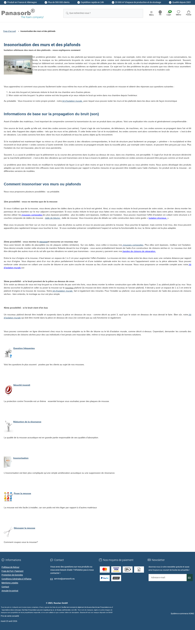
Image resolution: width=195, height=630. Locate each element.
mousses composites (133, 245)
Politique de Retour (10, 567)
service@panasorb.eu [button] (64, 578)
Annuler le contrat (10, 590)
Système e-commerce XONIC (182, 614)
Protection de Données (12, 575)
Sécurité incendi (21, 385)
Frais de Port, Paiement (12, 571)
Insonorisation (20, 458)
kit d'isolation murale (72, 101)
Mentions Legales (10, 583)
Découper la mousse (24, 528)
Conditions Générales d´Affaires (16, 579)
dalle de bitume (52, 218)
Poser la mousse (22, 493)
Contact (5, 587)
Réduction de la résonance (27, 422)
